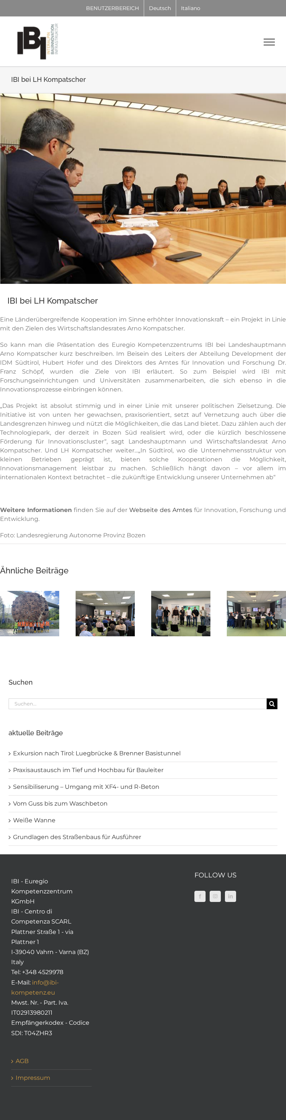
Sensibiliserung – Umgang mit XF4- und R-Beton (86, 786)
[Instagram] (215, 896)
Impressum (33, 1077)
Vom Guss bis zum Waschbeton (60, 803)
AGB (22, 1061)
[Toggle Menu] (269, 42)
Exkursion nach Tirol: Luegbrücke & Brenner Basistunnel (97, 753)
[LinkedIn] (230, 896)
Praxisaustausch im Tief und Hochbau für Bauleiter (88, 770)
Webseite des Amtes (160, 509)
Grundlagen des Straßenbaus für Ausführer (77, 837)
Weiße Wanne (34, 820)
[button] (5, 613)
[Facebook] (200, 896)
